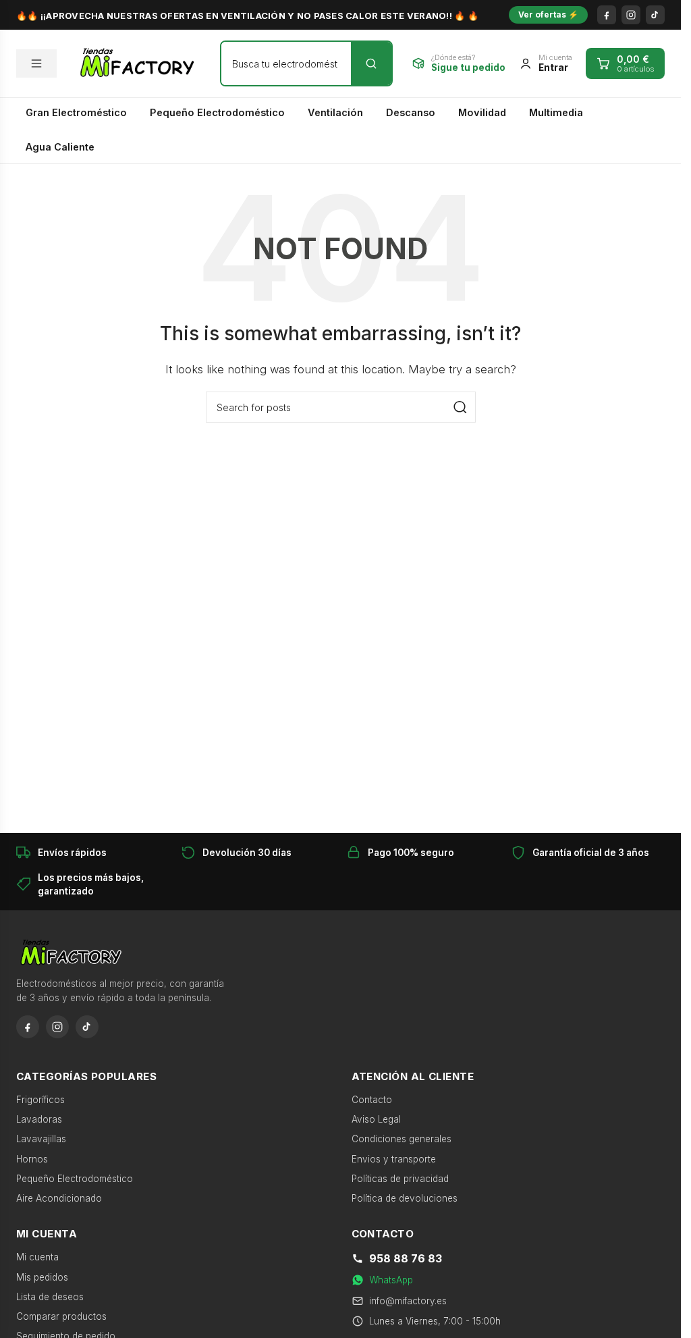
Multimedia (556, 112)
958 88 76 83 (405, 1258)
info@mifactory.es (408, 1300)
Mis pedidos (42, 1277)
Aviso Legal (376, 1119)
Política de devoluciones (405, 1198)
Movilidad (482, 112)
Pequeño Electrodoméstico (217, 112)
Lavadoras (39, 1119)
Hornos (32, 1159)
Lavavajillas (41, 1138)
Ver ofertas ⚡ (548, 14)
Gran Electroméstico (76, 112)
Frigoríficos (40, 1099)
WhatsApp (391, 1280)
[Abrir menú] (36, 63)
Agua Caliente (60, 147)
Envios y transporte (394, 1159)
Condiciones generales (401, 1138)
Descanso (410, 112)
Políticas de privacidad (400, 1178)
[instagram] (630, 14)
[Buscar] (371, 63)
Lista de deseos (50, 1296)
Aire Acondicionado (59, 1198)
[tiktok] (655, 14)
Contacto (372, 1099)
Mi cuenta (37, 1257)
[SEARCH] (460, 407)
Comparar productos (61, 1316)
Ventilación (335, 112)
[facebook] (606, 14)
